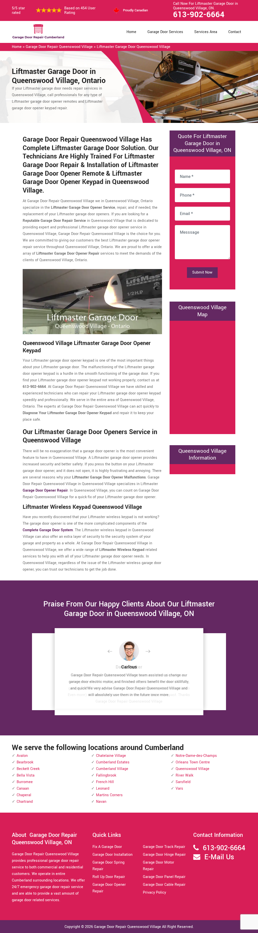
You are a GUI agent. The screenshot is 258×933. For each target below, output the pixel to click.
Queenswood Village (192, 768)
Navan (101, 801)
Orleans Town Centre (193, 762)
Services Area (205, 32)
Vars (179, 788)
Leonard (102, 788)
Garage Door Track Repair (164, 846)
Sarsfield (183, 782)
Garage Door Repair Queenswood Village (59, 46)
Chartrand (25, 801)
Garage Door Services (165, 32)
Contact (234, 32)
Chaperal (24, 795)
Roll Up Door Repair (108, 876)
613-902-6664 (198, 14)
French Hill (105, 782)
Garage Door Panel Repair (164, 876)
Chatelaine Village (111, 755)
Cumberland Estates (113, 762)
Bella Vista (26, 775)
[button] (114, 651)
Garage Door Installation (112, 854)
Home (131, 32)
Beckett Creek (28, 768)
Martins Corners (109, 795)
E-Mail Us (219, 857)
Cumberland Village (112, 768)
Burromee (25, 782)
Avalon (22, 755)
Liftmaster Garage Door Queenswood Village (133, 46)
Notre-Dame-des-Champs (196, 755)
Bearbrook (25, 762)
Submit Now (202, 272)
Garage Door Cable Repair (164, 884)
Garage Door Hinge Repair (164, 854)
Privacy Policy (154, 892)
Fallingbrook (106, 775)
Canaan (23, 788)
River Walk (184, 775)
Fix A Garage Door (107, 846)
